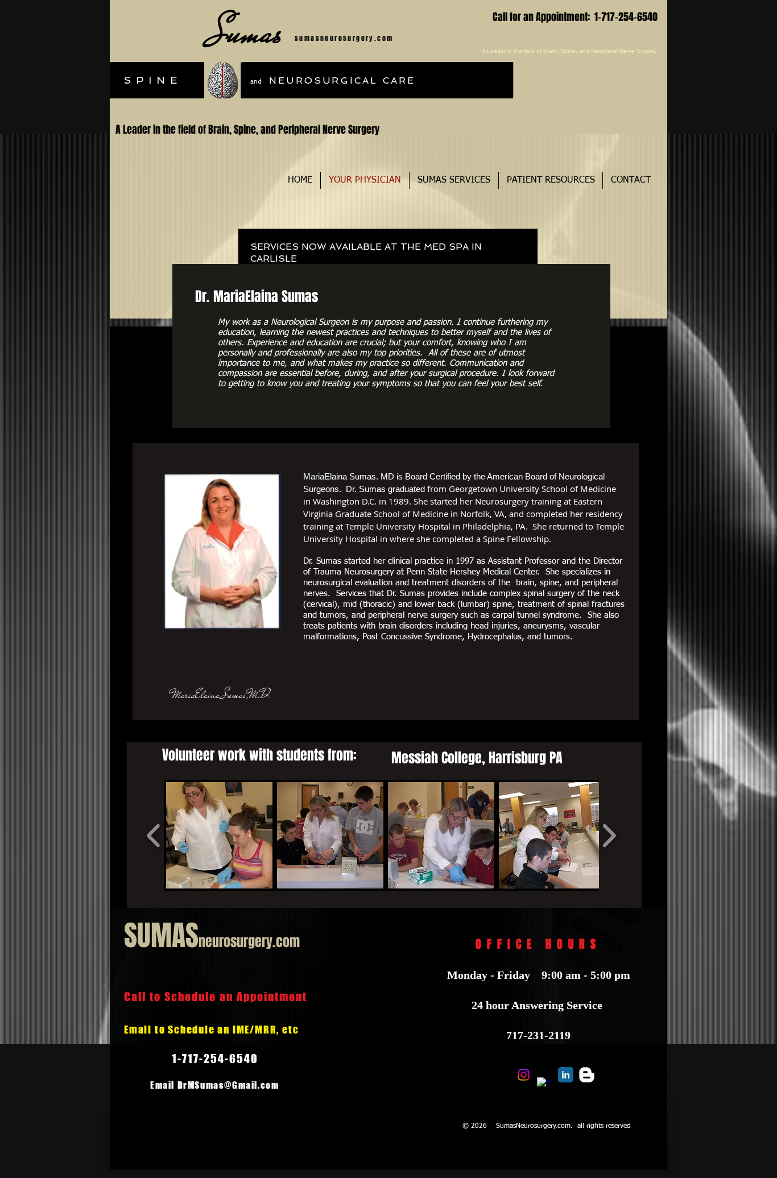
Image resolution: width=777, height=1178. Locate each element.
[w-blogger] (586, 1074)
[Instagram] (523, 1074)
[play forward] (609, 835)
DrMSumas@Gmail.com (228, 1085)
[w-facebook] (544, 1085)
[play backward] (154, 835)
